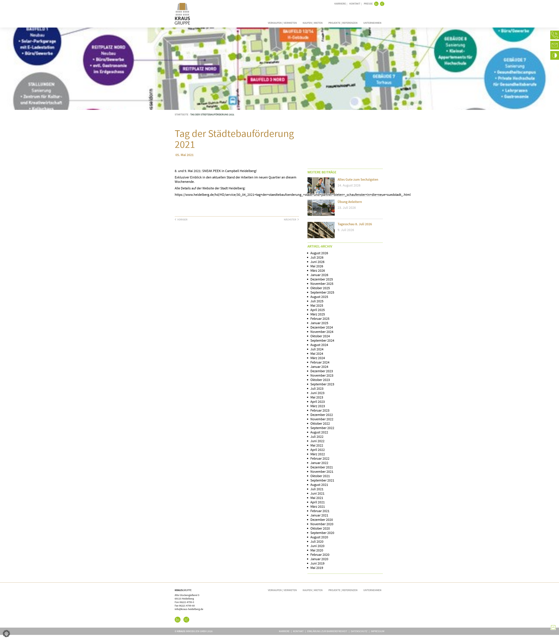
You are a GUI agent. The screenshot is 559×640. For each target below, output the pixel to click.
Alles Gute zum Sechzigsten (358, 179)
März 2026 (317, 270)
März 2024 (317, 358)
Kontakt (354, 3)
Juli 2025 (316, 301)
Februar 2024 (319, 362)
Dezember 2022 (321, 414)
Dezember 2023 (321, 371)
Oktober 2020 (320, 528)
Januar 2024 (319, 366)
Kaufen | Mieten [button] (313, 22)
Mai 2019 (316, 567)
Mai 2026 (316, 266)
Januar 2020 (319, 559)
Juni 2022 (317, 441)
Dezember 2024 (321, 327)
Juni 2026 (317, 261)
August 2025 (319, 296)
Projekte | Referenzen (343, 22)
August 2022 (319, 432)
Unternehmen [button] (372, 22)
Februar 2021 (319, 511)
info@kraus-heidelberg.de (189, 609)
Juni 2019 (317, 563)
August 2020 (319, 537)
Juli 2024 (316, 349)
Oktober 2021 (320, 476)
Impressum (377, 631)
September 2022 (322, 428)
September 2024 (322, 340)
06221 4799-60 (187, 605)
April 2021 (317, 502)
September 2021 (322, 480)
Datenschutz (359, 631)
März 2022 (317, 454)
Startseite (181, 114)
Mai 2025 (316, 305)
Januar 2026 (319, 275)
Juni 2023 (317, 393)
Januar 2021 (319, 515)
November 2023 (321, 375)
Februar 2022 (319, 458)
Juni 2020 (317, 546)
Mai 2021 (316, 497)
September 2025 (322, 292)
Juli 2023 (316, 388)
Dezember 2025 (321, 279)
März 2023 (317, 406)
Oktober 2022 (320, 423)
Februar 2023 (319, 410)
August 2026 (319, 253)
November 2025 (321, 283)
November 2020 (321, 524)
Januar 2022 (319, 463)
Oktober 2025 (320, 288)
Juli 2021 (316, 489)
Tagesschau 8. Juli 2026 (355, 224)
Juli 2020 (316, 541)
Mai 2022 (316, 445)
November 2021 (321, 471)
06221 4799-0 (186, 602)
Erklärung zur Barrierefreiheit (327, 631)
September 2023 (322, 384)
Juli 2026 (316, 257)
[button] (554, 35)
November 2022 (321, 419)
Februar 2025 (319, 318)
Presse (368, 3)
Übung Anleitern (350, 201)
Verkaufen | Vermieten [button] (282, 22)
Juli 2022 (316, 436)
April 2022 (317, 449)
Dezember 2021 (321, 467)
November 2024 (321, 331)
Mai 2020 (316, 550)
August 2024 (319, 345)
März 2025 (317, 314)
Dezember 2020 (321, 519)
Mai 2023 (316, 397)
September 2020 (322, 532)
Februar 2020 (319, 554)
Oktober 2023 (320, 379)
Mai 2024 (316, 353)
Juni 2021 (317, 493)
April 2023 (317, 401)
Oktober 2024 (320, 336)
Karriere (340, 3)
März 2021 (317, 506)
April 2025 (317, 310)
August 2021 (319, 484)
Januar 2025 (319, 323)
